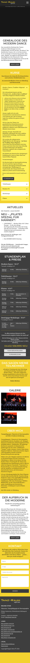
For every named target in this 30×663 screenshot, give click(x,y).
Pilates (5, 198)
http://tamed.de (5, 635)
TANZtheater (7, 184)
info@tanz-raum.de (10, 617)
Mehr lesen (15, 64)
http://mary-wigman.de (7, 629)
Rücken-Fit (6, 189)
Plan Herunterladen (14, 350)
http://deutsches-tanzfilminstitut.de (11, 631)
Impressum (4, 646)
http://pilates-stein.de (7, 623)
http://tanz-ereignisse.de (8, 637)
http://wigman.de (6, 627)
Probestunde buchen (9, 34)
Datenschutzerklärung (7, 644)
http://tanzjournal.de (7, 633)
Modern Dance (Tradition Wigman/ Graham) (14, 88)
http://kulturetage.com (7, 625)
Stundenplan (8, 178)
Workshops (6, 193)
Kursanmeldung (15, 354)
